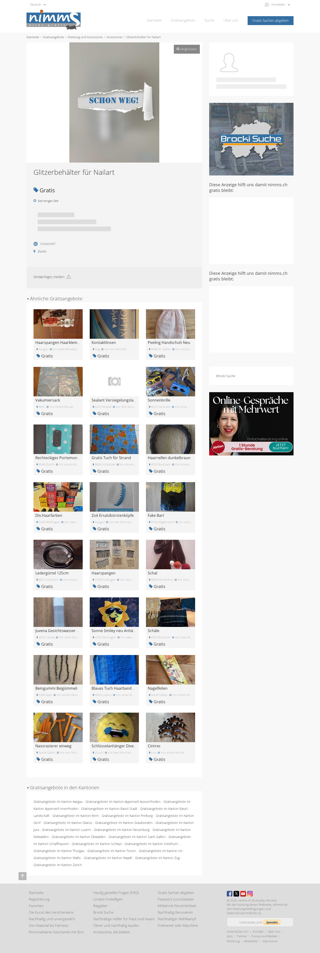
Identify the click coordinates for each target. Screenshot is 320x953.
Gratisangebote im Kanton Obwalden (79, 836)
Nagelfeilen (157, 688)
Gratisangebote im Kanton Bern (75, 815)
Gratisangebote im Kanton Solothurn (151, 843)
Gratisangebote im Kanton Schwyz (97, 843)
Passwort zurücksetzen (176, 899)
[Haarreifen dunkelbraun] (170, 439)
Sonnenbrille (159, 400)
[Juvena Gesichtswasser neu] (58, 612)
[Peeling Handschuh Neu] (170, 323)
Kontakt (258, 931)
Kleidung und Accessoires (85, 37)
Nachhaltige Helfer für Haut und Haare (123, 918)
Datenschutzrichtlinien (242, 913)
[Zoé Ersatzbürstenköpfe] (114, 496)
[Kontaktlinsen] (114, 323)
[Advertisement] (251, 230)
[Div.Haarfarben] (58, 496)
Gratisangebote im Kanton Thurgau (58, 851)
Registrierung (39, 899)
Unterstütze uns (238, 931)
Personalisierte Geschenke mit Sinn (56, 932)
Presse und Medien (264, 936)
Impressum (270, 941)
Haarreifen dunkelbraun (169, 457)
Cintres (154, 745)
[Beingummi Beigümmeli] (58, 669)
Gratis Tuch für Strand (111, 457)
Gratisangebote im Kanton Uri (160, 851)
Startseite (154, 20)
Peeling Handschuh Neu (169, 342)
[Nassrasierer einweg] (58, 727)
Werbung (233, 941)
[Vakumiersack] (58, 381)
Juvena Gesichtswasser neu (59, 630)
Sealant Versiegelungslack (114, 400)
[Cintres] (170, 727)
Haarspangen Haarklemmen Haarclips (69, 342)
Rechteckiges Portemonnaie (60, 457)
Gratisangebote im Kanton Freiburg (127, 815)
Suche (209, 20)
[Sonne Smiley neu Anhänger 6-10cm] (114, 612)
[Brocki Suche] (251, 139)
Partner (242, 936)
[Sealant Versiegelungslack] (114, 381)
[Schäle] (170, 612)
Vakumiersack (47, 400)
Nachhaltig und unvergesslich (52, 918)
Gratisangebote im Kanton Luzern (66, 829)
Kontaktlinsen (104, 342)
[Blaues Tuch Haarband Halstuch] (114, 669)
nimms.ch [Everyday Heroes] (257, 900)
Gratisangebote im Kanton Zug (157, 858)
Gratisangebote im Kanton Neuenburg (121, 829)
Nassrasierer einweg (53, 745)
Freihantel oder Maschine (178, 925)
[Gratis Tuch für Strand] (114, 439)
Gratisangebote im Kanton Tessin (111, 851)
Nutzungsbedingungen (248, 909)
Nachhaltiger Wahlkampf (177, 918)
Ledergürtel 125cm (52, 573)
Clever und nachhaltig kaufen (116, 925)
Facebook (229, 894)
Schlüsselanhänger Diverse (115, 745)
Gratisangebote (183, 20)
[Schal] (170, 554)
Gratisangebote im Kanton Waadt (108, 858)
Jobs (230, 936)
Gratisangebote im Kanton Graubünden (124, 822)
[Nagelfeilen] (170, 669)
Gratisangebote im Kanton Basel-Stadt (109, 808)
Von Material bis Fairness (48, 925)
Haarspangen (103, 573)
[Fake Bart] (170, 496)
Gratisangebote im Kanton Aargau (57, 801)
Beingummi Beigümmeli (56, 688)
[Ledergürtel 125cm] (58, 554)
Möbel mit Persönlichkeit (177, 905)
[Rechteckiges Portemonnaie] (58, 439)
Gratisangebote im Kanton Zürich (57, 865)
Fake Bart (156, 515)
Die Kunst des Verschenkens (51, 912)
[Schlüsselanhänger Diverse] (114, 727)
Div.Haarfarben (48, 515)
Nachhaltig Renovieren (175, 912)
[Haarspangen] (114, 554)
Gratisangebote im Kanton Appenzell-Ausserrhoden (123, 801)
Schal (152, 573)
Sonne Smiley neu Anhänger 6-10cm (123, 630)
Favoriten (36, 905)
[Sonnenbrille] (170, 381)
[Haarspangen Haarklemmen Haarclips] (58, 323)
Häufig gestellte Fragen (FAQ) (116, 892)
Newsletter (251, 941)
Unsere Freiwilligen (108, 899)
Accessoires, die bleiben (111, 932)
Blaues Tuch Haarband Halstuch (120, 688)
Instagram (250, 894)
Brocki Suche (225, 376)
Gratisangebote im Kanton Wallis (57, 858)
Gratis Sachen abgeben (270, 20)
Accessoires (115, 37)
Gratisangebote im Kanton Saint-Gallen (137, 836)
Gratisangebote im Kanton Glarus (68, 822)
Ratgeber (100, 905)
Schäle (153, 630)
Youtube (243, 894)
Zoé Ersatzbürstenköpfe (113, 515)
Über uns (230, 20)
